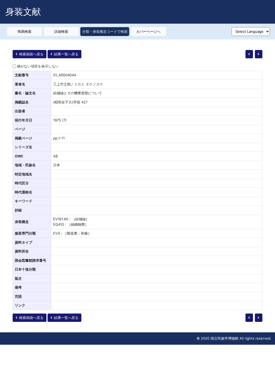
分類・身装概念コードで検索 (105, 31)
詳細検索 (61, 31)
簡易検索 (24, 31)
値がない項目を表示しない (38, 66)
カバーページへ (148, 31)
